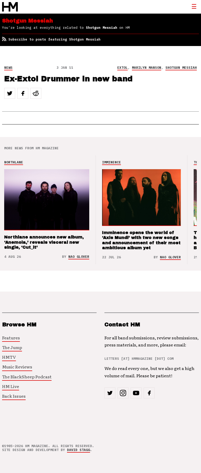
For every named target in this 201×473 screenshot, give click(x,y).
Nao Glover (78, 256)
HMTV (9, 357)
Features (11, 337)
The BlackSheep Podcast (27, 376)
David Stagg (78, 450)
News (8, 67)
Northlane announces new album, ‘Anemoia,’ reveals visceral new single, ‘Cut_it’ (44, 242)
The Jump (12, 347)
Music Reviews (17, 366)
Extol (122, 67)
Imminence (111, 162)
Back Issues (14, 396)
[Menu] (194, 7)
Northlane (13, 162)
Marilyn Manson (146, 67)
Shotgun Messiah (181, 67)
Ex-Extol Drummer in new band (68, 79)
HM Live (10, 386)
